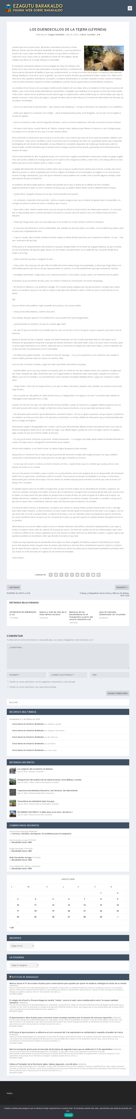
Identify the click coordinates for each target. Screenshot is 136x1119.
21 (84, 911)
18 (35, 911)
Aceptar (68, 1115)
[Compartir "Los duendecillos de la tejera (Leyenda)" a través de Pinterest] (72, 574)
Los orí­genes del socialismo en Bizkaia (35, 769)
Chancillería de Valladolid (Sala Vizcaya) (35, 801)
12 (53, 905)
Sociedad (91, 34)
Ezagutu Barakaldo (56, 34)
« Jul (11, 927)
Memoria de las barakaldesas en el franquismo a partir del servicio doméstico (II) (81, 616)
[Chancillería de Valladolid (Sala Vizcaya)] (12, 803)
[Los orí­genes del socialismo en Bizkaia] (12, 770)
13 (69, 905)
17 (18, 911)
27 (69, 917)
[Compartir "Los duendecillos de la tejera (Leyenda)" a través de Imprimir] (98, 574)
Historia (38, 782)
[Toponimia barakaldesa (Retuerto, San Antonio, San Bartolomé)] (12, 792)
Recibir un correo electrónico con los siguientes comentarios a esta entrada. (42, 681)
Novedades (46, 782)
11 (35, 905)
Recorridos (40, 815)
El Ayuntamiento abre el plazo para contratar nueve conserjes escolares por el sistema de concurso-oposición (60, 1017)
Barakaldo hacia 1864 (22, 842)
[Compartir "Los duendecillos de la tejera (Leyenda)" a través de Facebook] (50, 574)
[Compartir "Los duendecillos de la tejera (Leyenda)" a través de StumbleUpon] (88, 574)
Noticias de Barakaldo (25, 977)
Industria (32, 771)
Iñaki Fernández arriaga (20, 857)
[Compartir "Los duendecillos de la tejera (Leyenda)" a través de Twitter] (56, 574)
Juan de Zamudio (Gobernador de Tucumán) (112, 613)
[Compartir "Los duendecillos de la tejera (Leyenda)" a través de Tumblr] (66, 574)
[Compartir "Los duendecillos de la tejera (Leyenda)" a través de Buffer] (82, 574)
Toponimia (50, 793)
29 (101, 917)
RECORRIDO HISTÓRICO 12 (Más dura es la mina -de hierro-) (44, 812)
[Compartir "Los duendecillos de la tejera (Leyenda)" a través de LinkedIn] (77, 574)
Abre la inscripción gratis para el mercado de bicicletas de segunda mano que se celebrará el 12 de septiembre (60, 1049)
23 (118, 911)
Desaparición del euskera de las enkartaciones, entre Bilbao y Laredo (49, 779)
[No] (132, 1112)
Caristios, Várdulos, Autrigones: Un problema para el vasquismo (41, 833)
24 (18, 917)
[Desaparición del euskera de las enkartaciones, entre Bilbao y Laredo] (12, 781)
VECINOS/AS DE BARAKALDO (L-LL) (22, 613)
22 (101, 911)
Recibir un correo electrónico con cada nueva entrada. (33, 687)
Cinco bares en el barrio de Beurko (28, 724)
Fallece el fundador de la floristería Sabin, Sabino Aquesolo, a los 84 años (43, 1064)
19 (53, 911)
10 (18, 905)
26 (53, 917)
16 (118, 905)
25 (35, 917)
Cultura (83, 34)
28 (84, 917)
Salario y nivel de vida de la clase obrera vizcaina (53, 613)
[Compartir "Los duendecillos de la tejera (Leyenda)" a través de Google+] (61, 574)
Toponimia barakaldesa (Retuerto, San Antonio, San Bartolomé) (47, 790)
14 (84, 905)
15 (101, 905)
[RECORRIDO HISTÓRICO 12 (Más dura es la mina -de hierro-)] (12, 814)
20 (69, 911)
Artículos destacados (37, 793)
